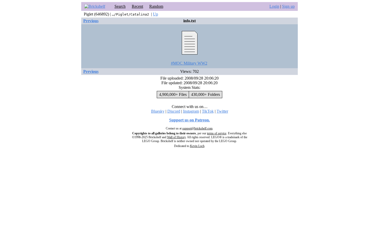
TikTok (208, 111)
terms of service (216, 133)
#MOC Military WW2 (189, 63)
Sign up (288, 6)
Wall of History (176, 137)
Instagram (191, 111)
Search (120, 6)
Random (156, 6)
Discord (173, 111)
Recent (137, 6)
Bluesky (157, 111)
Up (155, 14)
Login (274, 6)
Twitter (222, 111)
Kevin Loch (197, 146)
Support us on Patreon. (189, 120)
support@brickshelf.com (197, 128)
